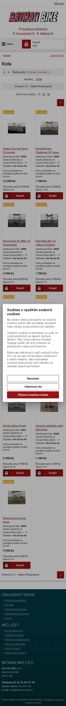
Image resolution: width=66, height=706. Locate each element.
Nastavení (33, 378)
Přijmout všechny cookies (33, 394)
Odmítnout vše (33, 386)
